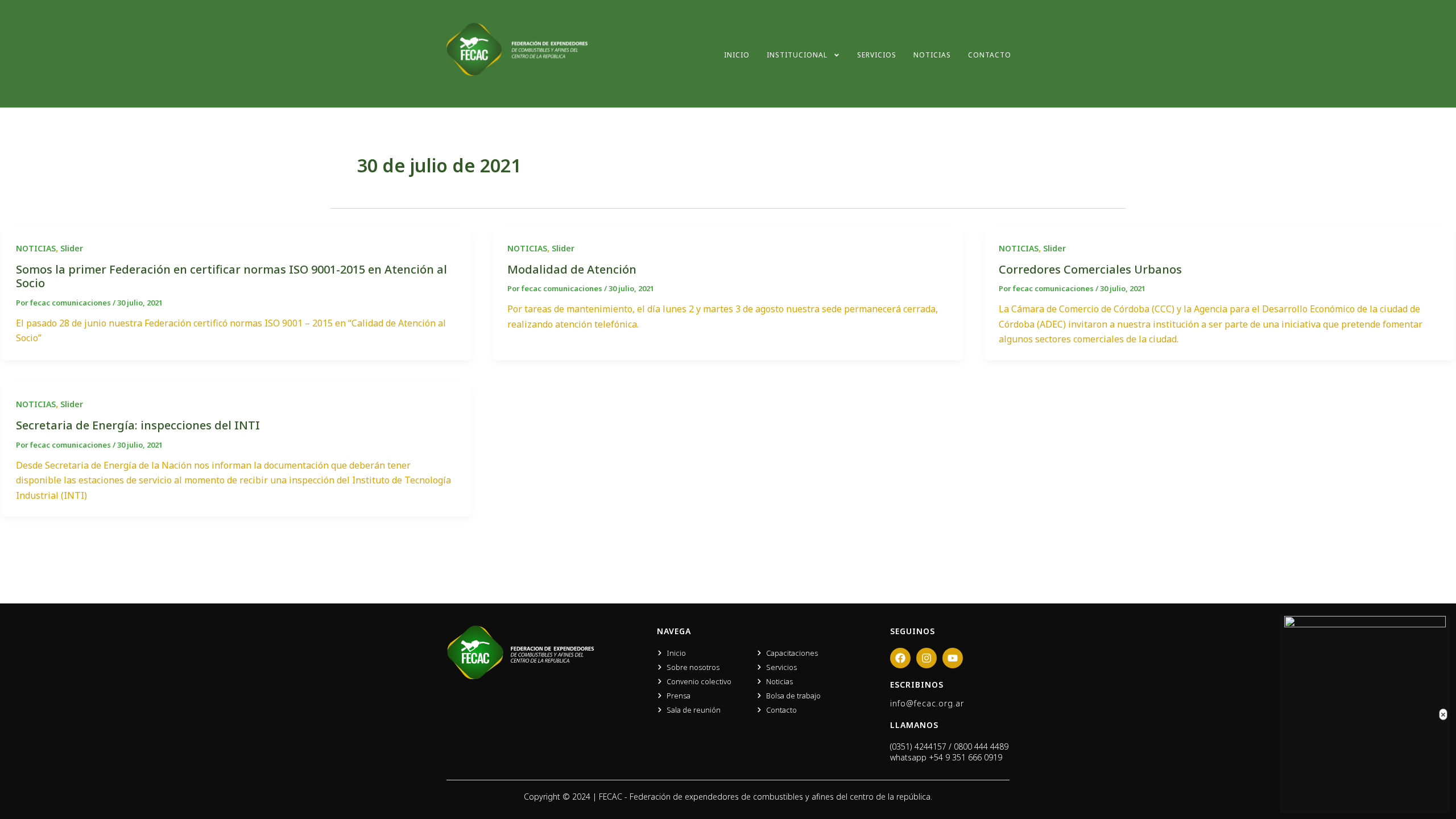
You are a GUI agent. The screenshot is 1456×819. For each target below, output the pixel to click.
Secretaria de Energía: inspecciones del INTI (138, 425)
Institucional (797, 55)
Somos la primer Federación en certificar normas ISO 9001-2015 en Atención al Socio (231, 276)
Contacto (989, 55)
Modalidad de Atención (571, 269)
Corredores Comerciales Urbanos (1090, 269)
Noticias (932, 55)
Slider (71, 248)
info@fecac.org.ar (927, 703)
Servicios (876, 55)
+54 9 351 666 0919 (965, 757)
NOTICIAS (36, 248)
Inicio (737, 55)
